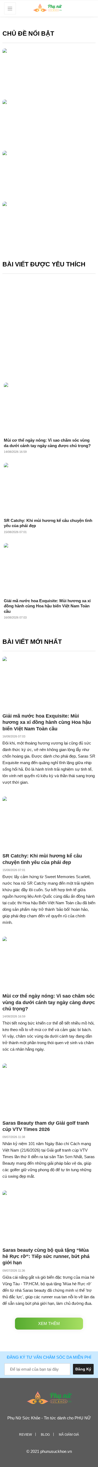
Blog (45, 1435)
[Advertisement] (49, 327)
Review (25, 1435)
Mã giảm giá (69, 1435)
